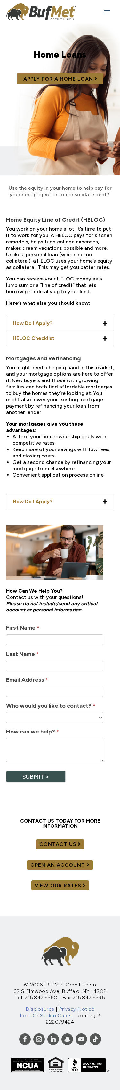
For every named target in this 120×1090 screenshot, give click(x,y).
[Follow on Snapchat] (67, 1039)
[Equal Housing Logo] (56, 1071)
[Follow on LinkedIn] (53, 1039)
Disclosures (40, 1009)
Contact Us (57, 844)
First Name (22, 627)
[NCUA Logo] (27, 1071)
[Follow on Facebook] (25, 1039)
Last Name (22, 653)
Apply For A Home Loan (58, 79)
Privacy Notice (76, 1009)
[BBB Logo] (88, 1071)
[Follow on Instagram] (39, 1039)
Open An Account (57, 865)
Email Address (27, 679)
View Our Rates (58, 885)
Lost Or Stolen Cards (46, 1015)
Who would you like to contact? (50, 705)
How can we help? (32, 731)
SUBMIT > (35, 776)
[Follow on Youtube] (81, 1039)
